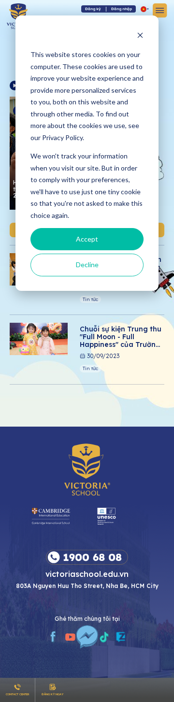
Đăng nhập (121, 8)
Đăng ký (93, 8)
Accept (87, 239)
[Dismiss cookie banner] (140, 36)
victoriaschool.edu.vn (87, 573)
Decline (87, 264)
